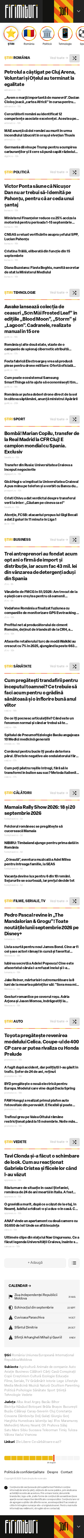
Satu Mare (11, 1430)
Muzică (34, 1385)
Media (8, 1385)
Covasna (10, 1416)
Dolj (38, 1416)
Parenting (72, 1385)
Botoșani (35, 1407)
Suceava (35, 1430)
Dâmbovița (26, 1416)
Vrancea (31, 1435)
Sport (14, 419)
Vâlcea (9, 1435)
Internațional (64, 1355)
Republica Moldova (18, 1360)
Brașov (57, 1407)
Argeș (36, 1402)
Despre (52, 1472)
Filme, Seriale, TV (24, 901)
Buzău (8, 1411)
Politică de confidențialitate (24, 1472)
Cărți (46, 1372)
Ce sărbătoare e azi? (46, 1442)
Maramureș (69, 1421)
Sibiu (24, 1430)
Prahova (53, 1425)
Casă (55, 1372)
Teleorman (50, 1430)
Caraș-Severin (37, 1411)
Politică (17, 172)
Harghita (10, 1421)
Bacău (46, 1402)
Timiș (63, 1430)
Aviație (9, 1372)
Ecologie (48, 1376)
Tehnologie (20, 293)
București (70, 1407)
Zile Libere (23, 1442)
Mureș (25, 1425)
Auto (13, 1021)
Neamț (35, 1425)
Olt (44, 1425)
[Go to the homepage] (21, 11)
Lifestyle (71, 1381)
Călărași (20, 1411)
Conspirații (68, 1372)
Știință (61, 1390)
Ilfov (57, 1421)
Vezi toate (59, 58)
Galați (46, 1416)
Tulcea (72, 1430)
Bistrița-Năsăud (16, 1407)
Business (17, 540)
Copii (8, 1376)
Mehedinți (11, 1425)
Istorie (51, 1381)
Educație (62, 1376)
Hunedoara (26, 1421)
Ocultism (57, 1385)
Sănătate (17, 666)
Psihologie (24, 1390)
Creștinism (21, 1376)
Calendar (20, 1286)
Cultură (35, 1376)
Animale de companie (52, 1367)
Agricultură (27, 1367)
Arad (27, 1402)
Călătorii (17, 793)
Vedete (15, 1142)
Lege (60, 1381)
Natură (45, 1385)
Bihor (55, 1402)
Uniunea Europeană (40, 1355)
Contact (67, 1472)
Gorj (66, 1416)
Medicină (21, 1385)
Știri (63, 12)
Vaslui (19, 1435)
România (17, 58)
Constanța (64, 1411)
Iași (50, 1421)
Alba (19, 1402)
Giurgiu (56, 1416)
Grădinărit (37, 1381)
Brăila (47, 1407)
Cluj (52, 1411)
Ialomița (41, 1421)
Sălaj (63, 1425)
